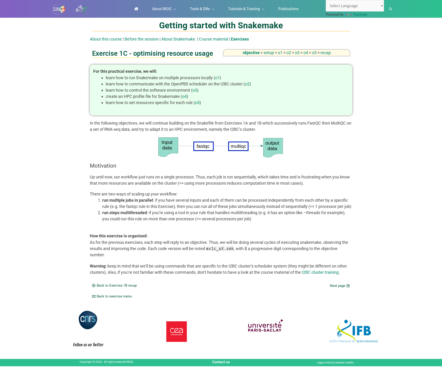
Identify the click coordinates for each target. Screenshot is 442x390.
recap (325, 52)
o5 (314, 52)
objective (251, 52)
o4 (305, 52)
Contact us (221, 362)
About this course (106, 39)
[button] (174, 9)
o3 (297, 52)
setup (269, 52)
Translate (360, 14)
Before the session (142, 39)
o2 (288, 52)
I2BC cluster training (320, 272)
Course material (213, 39)
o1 (280, 52)
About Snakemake (178, 39)
